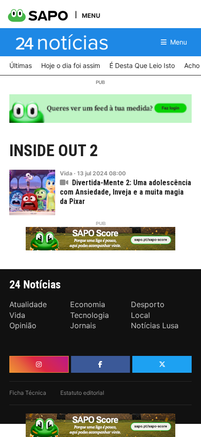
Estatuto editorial (82, 392)
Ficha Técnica (27, 392)
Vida (66, 173)
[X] (162, 364)
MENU (91, 15)
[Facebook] (100, 364)
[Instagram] (39, 364)
